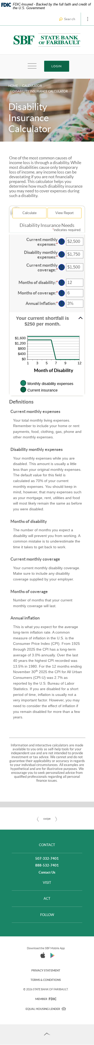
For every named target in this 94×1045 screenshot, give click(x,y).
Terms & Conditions (46, 979)
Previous (37, 819)
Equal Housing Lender (43, 1008)
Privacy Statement (45, 970)
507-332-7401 (47, 858)
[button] (47, 321)
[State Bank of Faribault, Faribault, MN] (47, 40)
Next (56, 819)
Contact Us (47, 872)
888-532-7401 (47, 865)
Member (45, 999)
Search (69, 19)
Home (13, 85)
